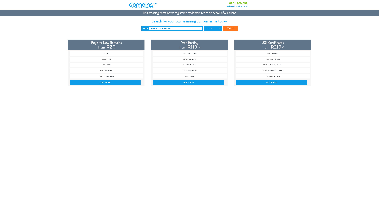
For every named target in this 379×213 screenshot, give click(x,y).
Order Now (105, 82)
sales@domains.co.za (237, 6)
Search (230, 28)
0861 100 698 (238, 3)
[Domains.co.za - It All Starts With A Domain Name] (143, 7)
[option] (106, 64)
